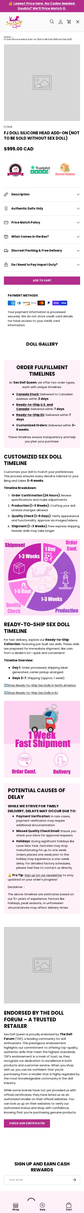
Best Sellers (16, 54)
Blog (10, 153)
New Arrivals (17, 83)
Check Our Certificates (27, 1123)
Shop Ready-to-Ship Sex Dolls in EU (33, 693)
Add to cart (42, 280)
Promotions (16, 26)
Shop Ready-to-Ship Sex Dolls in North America (42, 685)
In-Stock (14, 40)
